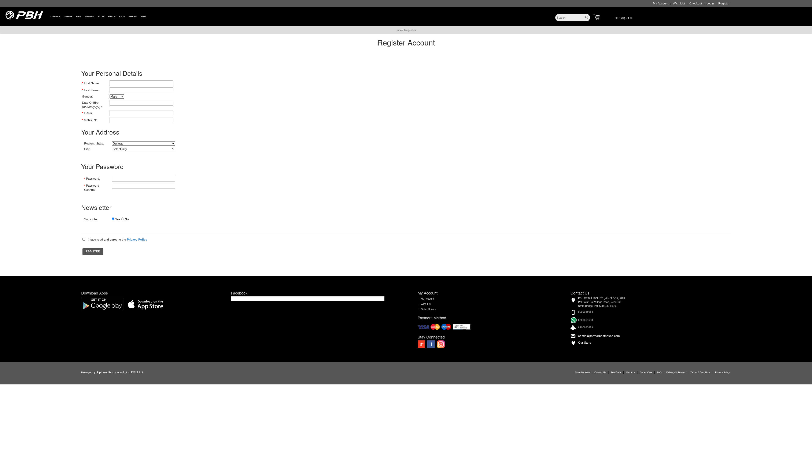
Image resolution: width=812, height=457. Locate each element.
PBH (143, 16)
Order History (428, 309)
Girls (111, 16)
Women (89, 16)
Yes (117, 219)
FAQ (659, 372)
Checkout (695, 3)
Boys (101, 16)
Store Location (582, 372)
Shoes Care (646, 372)
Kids (122, 16)
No (127, 219)
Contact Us (600, 372)
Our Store (584, 342)
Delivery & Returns (676, 372)
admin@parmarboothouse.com (599, 335)
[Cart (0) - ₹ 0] (596, 17)
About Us (630, 372)
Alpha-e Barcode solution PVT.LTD (120, 372)
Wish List (679, 3)
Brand (133, 16)
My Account (660, 3)
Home (399, 30)
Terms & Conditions (700, 372)
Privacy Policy (722, 372)
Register (724, 3)
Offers (55, 16)
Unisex (68, 16)
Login (710, 3)
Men (78, 16)
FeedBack (616, 372)
